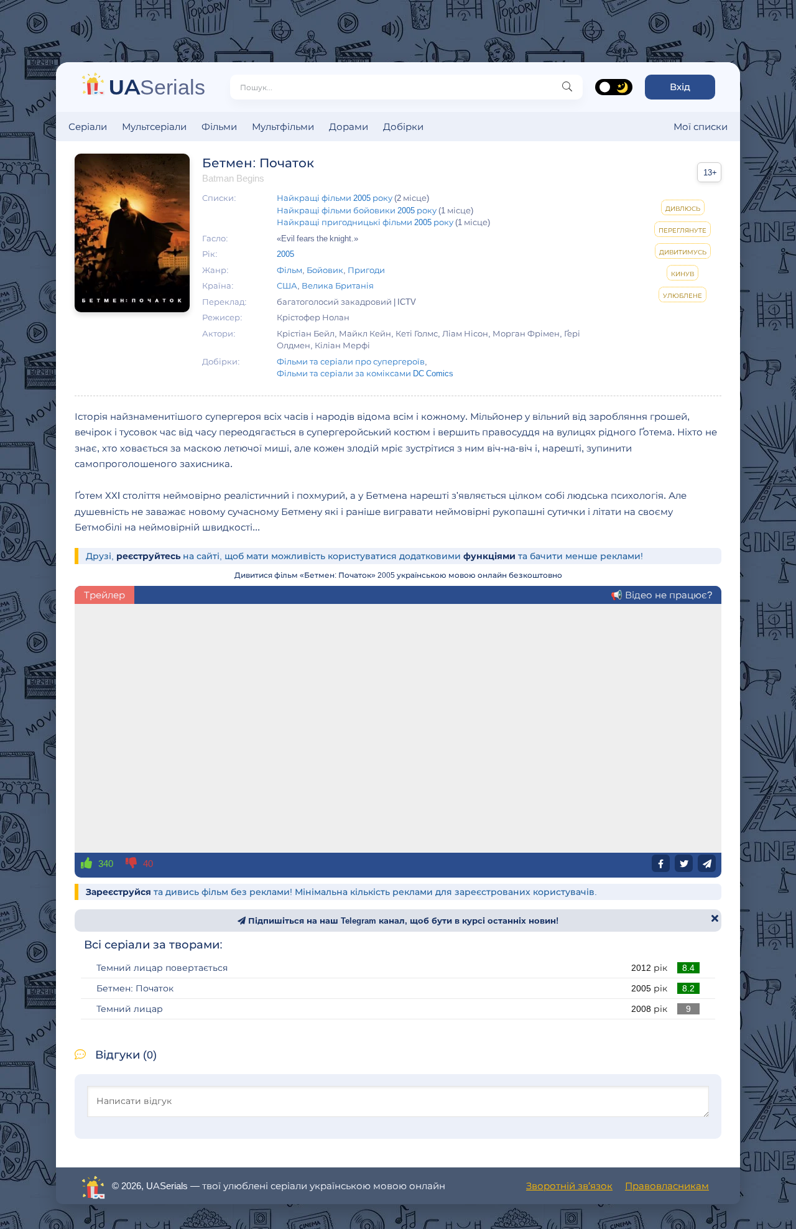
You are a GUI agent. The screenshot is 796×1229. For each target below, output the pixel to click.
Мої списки (700, 126)
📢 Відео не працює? (661, 595)
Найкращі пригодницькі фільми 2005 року (365, 222)
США (287, 285)
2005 (285, 254)
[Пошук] (567, 87)
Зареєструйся (118, 891)
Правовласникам (667, 1186)
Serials (157, 87)
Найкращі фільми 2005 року (334, 198)
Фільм (289, 270)
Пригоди (366, 270)
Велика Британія (338, 285)
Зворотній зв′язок (569, 1186)
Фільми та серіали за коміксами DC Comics (365, 373)
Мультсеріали (154, 126)
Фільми (219, 126)
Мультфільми (283, 126)
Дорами (348, 126)
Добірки (403, 126)
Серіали (87, 126)
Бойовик (325, 270)
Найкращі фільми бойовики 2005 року (357, 210)
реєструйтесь (148, 556)
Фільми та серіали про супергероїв (351, 361)
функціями (489, 556)
